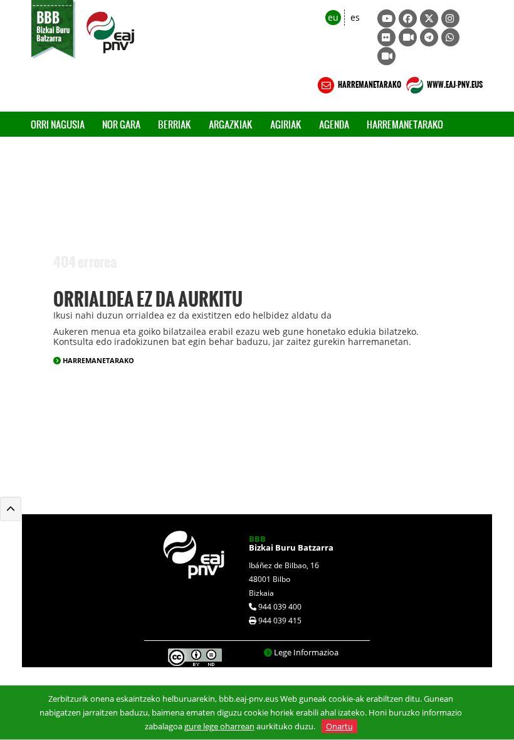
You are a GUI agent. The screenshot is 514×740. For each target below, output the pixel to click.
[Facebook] (408, 18)
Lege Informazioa (306, 652)
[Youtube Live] (386, 56)
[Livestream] (408, 37)
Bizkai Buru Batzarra (291, 543)
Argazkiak (231, 124)
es (355, 17)
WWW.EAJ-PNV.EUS (454, 82)
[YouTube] (386, 18)
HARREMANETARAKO (369, 82)
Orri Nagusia (58, 124)
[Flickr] (386, 37)
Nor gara (121, 124)
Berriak (174, 124)
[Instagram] (450, 18)
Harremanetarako (405, 124)
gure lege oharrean (219, 726)
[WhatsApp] (450, 37)
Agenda (334, 124)
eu (333, 17)
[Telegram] (429, 37)
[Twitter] (429, 18)
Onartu (339, 726)
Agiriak (286, 124)
